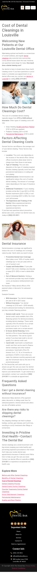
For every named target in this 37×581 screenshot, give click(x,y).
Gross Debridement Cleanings (13, 494)
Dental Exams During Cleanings (13, 486)
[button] (22, 8)
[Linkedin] (18, 523)
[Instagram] (15, 523)
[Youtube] (25, 523)
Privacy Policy (30, 566)
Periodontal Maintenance (14, 134)
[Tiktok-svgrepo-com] (21, 523)
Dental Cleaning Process (11, 484)
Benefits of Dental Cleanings (12, 478)
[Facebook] (12, 523)
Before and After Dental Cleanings (15, 475)
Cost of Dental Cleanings (11, 481)
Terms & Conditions (18, 568)
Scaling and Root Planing (25, 127)
